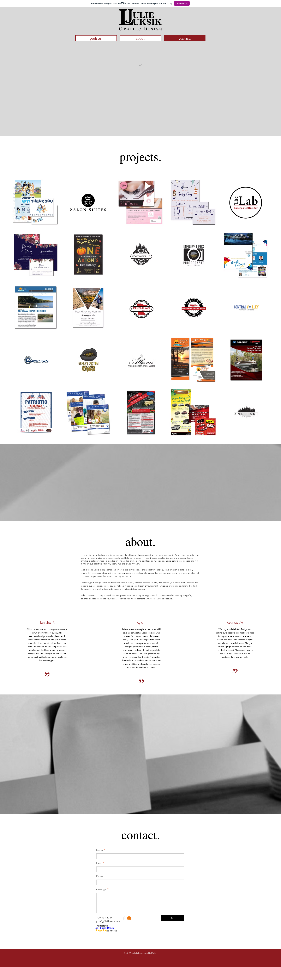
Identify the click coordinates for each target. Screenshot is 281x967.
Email (99, 863)
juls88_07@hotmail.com (108, 921)
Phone (99, 876)
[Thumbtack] (129, 918)
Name (99, 850)
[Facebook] (124, 918)
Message (101, 889)
